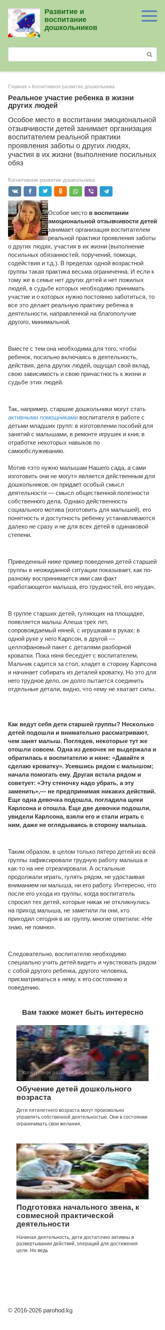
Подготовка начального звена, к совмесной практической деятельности (77, 1215)
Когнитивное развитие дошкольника (51, 180)
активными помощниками (43, 417)
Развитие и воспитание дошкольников (70, 20)
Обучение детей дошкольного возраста (74, 1093)
